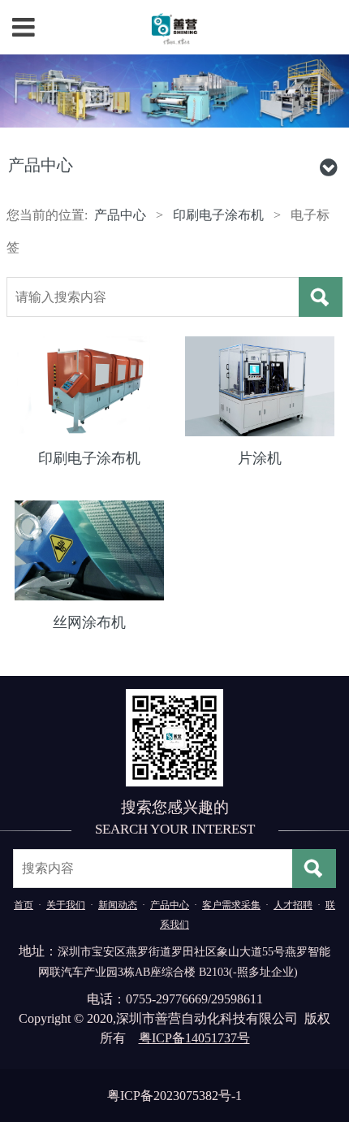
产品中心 (120, 215)
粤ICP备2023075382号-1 (174, 1096)
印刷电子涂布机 (218, 215)
